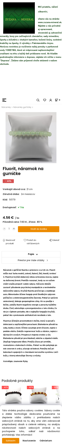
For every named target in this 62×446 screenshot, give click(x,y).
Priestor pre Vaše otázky (31, 260)
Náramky (6, 107)
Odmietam (46, 440)
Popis (31, 254)
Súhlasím (10, 440)
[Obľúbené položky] (45, 100)
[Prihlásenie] (50, 100)
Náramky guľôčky (22, 107)
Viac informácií (24, 434)
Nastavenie (29, 440)
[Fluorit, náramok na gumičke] (31, 138)
